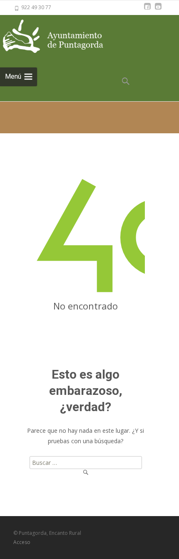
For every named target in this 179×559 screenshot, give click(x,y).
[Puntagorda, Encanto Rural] (62, 37)
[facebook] (147, 10)
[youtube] (158, 10)
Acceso (21, 542)
